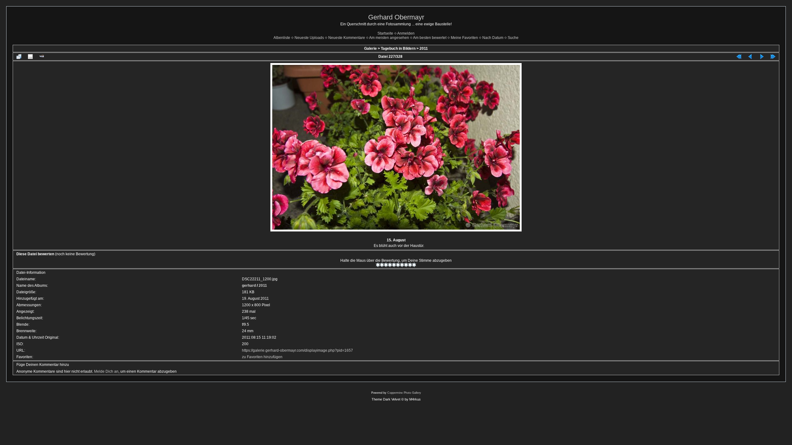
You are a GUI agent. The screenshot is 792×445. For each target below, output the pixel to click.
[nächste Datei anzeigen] (761, 56)
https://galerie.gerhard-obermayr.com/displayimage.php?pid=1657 (297, 350)
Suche (513, 38)
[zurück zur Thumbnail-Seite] (18, 56)
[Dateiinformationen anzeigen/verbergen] (30, 56)
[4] (390, 265)
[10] (414, 265)
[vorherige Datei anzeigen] (750, 56)
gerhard (249, 285)
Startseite (385, 33)
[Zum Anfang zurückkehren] (738, 56)
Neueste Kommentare (346, 38)
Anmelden (406, 33)
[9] (410, 265)
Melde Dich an (106, 371)
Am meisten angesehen (389, 38)
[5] (394, 265)
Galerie (370, 48)
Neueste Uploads (309, 38)
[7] (402, 265)
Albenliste (281, 38)
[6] (398, 265)
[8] (406, 265)
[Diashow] (41, 56)
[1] (378, 265)
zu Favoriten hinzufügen (262, 357)
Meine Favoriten (464, 38)
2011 (424, 48)
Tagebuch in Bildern (398, 48)
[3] (386, 265)
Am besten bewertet (429, 38)
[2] (382, 265)
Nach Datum (492, 38)
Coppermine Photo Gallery (404, 392)
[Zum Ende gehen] (773, 56)
